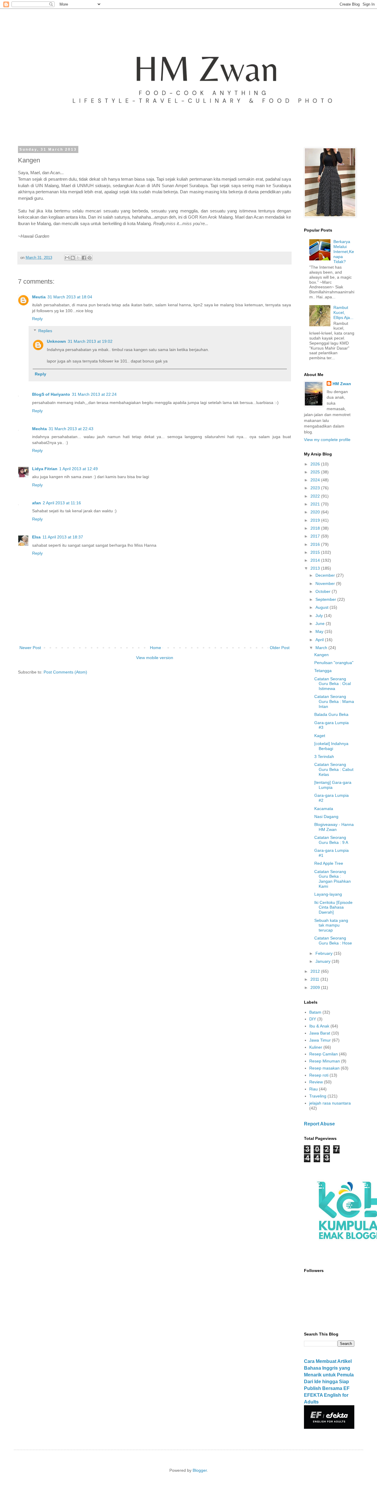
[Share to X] (78, 258)
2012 (315, 971)
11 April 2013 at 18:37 (62, 537)
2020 (315, 512)
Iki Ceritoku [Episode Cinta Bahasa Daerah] (333, 907)
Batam (315, 1012)
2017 (315, 536)
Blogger (200, 1470)
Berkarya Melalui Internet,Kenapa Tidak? (343, 251)
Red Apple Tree (328, 863)
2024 (315, 480)
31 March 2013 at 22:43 (71, 428)
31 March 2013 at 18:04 (69, 297)
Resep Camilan (323, 1054)
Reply (37, 318)
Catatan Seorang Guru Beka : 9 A (331, 840)
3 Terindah (324, 756)
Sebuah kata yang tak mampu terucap (331, 925)
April (320, 639)
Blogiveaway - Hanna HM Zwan (334, 827)
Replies (45, 330)
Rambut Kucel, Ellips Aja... (343, 312)
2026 (315, 464)
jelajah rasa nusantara (330, 1103)
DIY (312, 1019)
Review (316, 1082)
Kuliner (315, 1047)
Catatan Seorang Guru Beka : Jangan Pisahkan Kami (332, 879)
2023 (315, 487)
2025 (315, 472)
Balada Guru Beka (331, 714)
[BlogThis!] (73, 258)
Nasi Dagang (326, 816)
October (323, 591)
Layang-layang (328, 894)
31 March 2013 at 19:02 (90, 341)
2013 (315, 568)
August (322, 607)
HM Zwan (342, 383)
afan (36, 502)
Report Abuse (319, 1123)
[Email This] (67, 258)
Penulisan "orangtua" (333, 662)
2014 (315, 560)
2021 (315, 504)
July (319, 615)
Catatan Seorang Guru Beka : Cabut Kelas (333, 769)
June (320, 623)
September (326, 599)
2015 (315, 552)
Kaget (319, 735)
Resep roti (318, 1075)
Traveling (317, 1096)
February (324, 953)
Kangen (321, 654)
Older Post (280, 647)
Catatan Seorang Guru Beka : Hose (333, 940)
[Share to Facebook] (84, 258)
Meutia (39, 297)
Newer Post (30, 647)
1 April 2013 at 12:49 (78, 468)
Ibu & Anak (319, 1026)
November (325, 583)
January (323, 961)
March (321, 647)
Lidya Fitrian (44, 468)
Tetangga (323, 670)
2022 (315, 496)
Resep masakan (324, 1068)
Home (155, 647)
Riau (313, 1089)
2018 (315, 528)
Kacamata (323, 808)
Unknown (56, 341)
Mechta (39, 428)
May (320, 631)
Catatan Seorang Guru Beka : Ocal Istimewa (332, 683)
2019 (315, 520)
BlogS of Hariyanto (51, 394)
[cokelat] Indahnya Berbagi (331, 746)
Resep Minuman (324, 1061)
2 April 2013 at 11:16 (62, 502)
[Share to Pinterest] (89, 258)
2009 (315, 987)
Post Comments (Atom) (65, 672)
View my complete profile (327, 439)
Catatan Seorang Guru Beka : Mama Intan (334, 701)
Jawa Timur (320, 1040)
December (325, 575)
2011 (315, 979)
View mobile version (154, 657)
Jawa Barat (319, 1033)
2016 (315, 544)
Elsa (36, 537)
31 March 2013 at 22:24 (94, 394)
